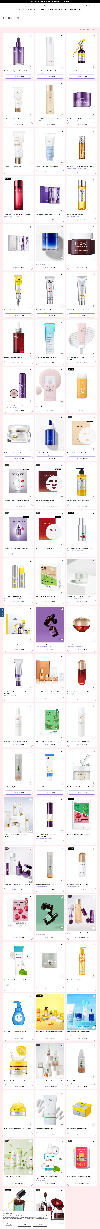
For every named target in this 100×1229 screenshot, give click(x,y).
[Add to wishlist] (30, 35)
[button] (88, 30)
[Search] (86, 5)
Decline (40, 1224)
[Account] (90, 5)
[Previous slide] (6, 51)
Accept (24, 1224)
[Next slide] (30, 51)
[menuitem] (22, 9)
